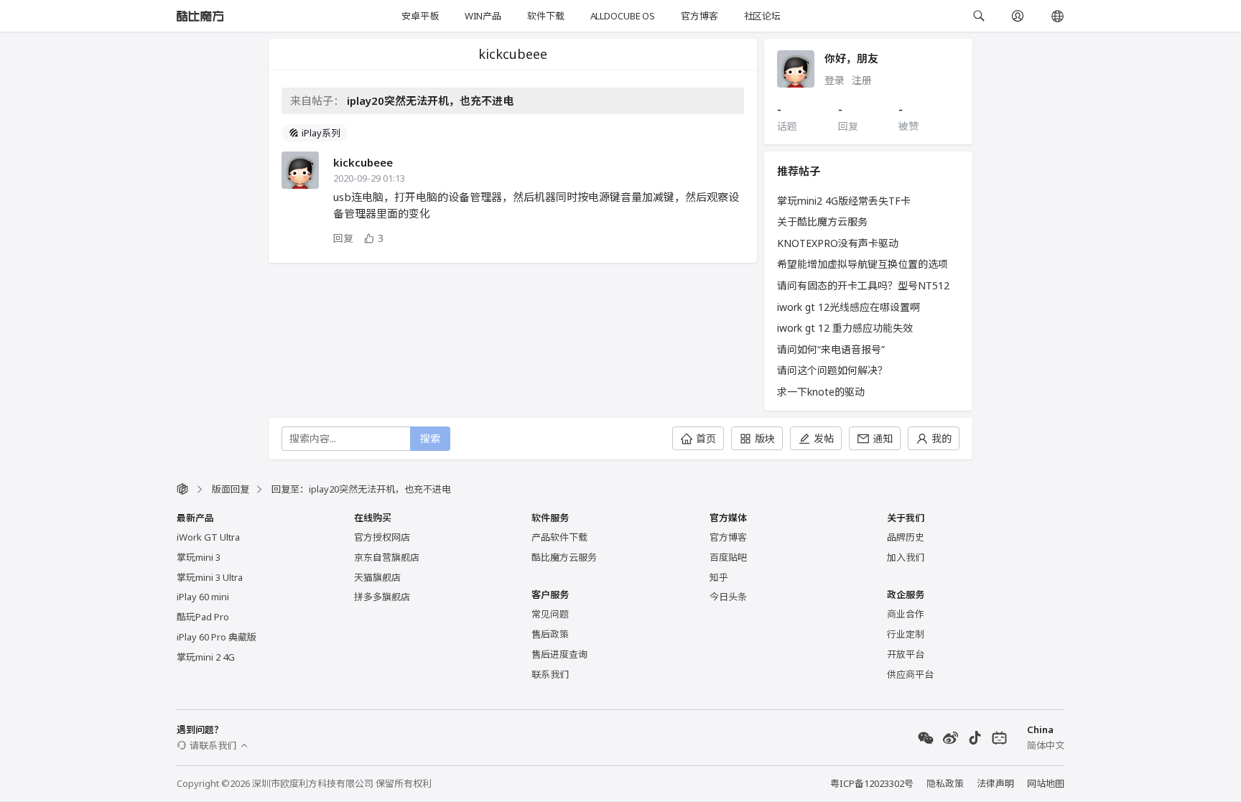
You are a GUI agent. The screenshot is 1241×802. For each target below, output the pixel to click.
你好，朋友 (851, 58)
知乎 (719, 577)
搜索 (430, 438)
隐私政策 (945, 783)
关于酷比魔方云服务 (822, 221)
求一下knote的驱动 (821, 391)
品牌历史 (905, 537)
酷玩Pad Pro (203, 616)
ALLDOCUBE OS (622, 15)
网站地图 (1045, 783)
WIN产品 (483, 15)
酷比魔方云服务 (564, 557)
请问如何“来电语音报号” (831, 349)
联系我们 (550, 674)
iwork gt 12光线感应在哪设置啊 (848, 307)
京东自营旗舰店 (386, 557)
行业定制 (905, 634)
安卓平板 (419, 15)
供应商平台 (910, 674)
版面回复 (230, 488)
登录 (834, 80)
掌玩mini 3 (198, 557)
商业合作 (905, 613)
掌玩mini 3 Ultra (210, 577)
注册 (862, 80)
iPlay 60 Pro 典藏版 (216, 636)
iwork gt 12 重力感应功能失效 (845, 328)
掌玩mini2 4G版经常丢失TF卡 (844, 201)
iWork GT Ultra (208, 537)
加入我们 (905, 557)
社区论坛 (762, 15)
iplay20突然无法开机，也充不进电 (430, 100)
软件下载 (545, 15)
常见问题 (550, 613)
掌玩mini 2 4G (206, 657)
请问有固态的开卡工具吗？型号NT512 (863, 285)
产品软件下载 (559, 537)
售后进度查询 (559, 654)
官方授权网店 (382, 537)
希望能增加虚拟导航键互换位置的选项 (862, 264)
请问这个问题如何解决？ (832, 370)
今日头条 (728, 596)
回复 (343, 238)
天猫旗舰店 (377, 577)
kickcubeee (363, 162)
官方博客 (699, 15)
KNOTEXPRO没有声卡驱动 (837, 243)
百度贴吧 (728, 557)
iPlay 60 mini (203, 596)
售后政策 (550, 634)
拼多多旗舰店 (382, 596)
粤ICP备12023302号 (872, 783)
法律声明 (995, 783)
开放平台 (905, 654)
